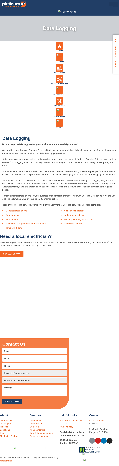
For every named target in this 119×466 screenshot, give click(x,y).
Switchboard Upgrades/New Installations (26, 223)
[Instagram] (55, 12)
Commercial (59, 61)
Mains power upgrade (74, 211)
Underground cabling (74, 215)
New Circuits (12, 219)
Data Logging (12, 215)
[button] (115, 4)
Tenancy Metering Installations (78, 219)
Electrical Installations (16, 211)
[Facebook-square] (44, 12)
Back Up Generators (73, 223)
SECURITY (59, 127)
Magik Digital (6, 461)
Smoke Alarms (59, 116)
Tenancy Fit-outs (14, 228)
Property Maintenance (59, 83)
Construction (59, 72)
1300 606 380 (69, 12)
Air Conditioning (59, 94)
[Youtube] (48, 12)
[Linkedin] (52, 12)
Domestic (59, 50)
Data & (59, 105)
